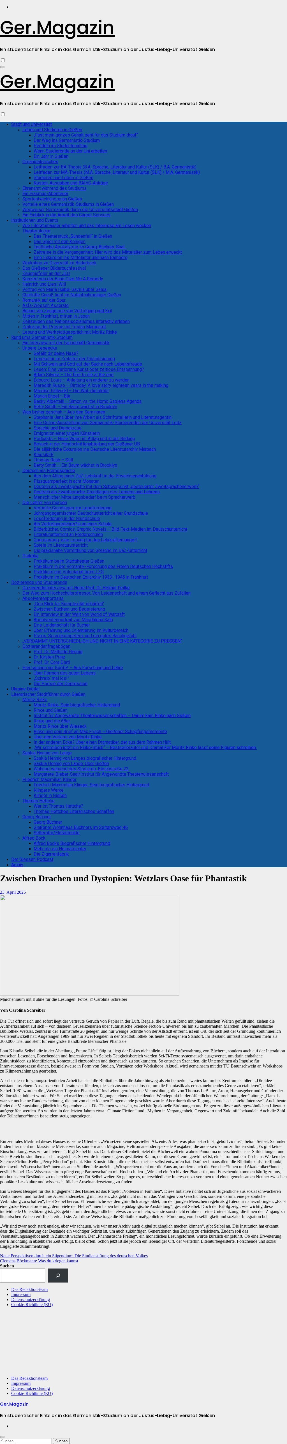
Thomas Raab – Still (53, 460)
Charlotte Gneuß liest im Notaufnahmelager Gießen (71, 294)
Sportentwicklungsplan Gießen (52, 199)
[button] (280, 1130)
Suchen (7, 1265)
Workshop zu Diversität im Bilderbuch (59, 262)
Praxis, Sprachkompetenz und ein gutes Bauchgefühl (85, 635)
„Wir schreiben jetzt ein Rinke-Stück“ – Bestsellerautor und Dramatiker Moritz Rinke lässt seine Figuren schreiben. (145, 747)
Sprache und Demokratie (58, 428)
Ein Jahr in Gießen (51, 156)
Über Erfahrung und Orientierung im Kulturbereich (81, 630)
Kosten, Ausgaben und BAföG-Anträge (71, 183)
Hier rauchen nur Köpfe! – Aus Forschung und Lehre (72, 667)
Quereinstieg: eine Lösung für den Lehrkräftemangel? (86, 539)
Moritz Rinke (34, 699)
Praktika (30, 555)
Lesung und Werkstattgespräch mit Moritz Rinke (69, 332)
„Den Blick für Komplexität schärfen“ (69, 603)
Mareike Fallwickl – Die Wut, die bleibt (71, 390)
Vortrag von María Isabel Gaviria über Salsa (64, 289)
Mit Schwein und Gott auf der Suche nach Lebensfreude (88, 364)
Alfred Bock (33, 838)
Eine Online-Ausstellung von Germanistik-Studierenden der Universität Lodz (108, 422)
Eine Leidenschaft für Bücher (62, 625)
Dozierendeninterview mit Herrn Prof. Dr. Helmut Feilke (76, 587)
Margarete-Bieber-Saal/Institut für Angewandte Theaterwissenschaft (101, 774)
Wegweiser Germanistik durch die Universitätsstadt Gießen (80, 209)
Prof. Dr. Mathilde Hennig (58, 651)
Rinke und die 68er (52, 721)
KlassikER (44, 454)
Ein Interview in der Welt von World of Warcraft (79, 614)
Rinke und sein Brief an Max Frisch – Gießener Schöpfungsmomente (100, 731)
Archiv (17, 864)
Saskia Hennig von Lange (47, 752)
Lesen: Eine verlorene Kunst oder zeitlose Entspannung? (89, 369)
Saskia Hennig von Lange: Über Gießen (71, 763)
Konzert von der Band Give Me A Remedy (62, 278)
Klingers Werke (49, 790)
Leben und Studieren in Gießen (52, 129)
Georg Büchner (36, 816)
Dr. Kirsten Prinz (49, 657)
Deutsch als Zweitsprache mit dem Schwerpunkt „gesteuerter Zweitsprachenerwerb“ (116, 486)
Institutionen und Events (34, 220)
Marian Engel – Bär (52, 396)
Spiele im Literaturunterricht (61, 545)
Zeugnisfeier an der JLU (46, 273)
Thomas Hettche (38, 800)
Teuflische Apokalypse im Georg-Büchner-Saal (80, 246)
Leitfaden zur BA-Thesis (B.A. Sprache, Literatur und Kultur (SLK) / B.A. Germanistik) (115, 167)
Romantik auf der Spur (44, 300)
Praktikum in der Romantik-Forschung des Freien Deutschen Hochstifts (103, 566)
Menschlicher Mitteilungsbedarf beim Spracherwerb (84, 497)
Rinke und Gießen (51, 710)
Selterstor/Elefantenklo (57, 832)
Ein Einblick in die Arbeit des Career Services (66, 215)
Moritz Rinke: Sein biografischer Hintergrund (77, 705)
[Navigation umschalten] (2, 67)
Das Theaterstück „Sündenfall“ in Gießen (73, 236)
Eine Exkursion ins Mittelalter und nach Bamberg (81, 257)
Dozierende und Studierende (39, 582)
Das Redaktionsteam (29, 1289)
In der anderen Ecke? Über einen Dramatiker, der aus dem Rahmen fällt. (103, 742)
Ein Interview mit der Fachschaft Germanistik (66, 342)
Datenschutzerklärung (30, 1299)
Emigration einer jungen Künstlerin (67, 433)
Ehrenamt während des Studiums (54, 188)
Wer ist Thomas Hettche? (58, 806)
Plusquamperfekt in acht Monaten (66, 481)
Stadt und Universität (31, 124)
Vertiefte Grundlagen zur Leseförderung (73, 507)
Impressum (21, 1294)
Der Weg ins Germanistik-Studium (67, 140)
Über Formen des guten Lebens (65, 673)
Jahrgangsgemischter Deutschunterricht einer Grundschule (91, 513)
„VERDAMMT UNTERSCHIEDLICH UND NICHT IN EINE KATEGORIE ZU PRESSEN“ (102, 641)
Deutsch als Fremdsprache (48, 470)
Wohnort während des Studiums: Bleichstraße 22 (81, 768)
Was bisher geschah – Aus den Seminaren (63, 412)
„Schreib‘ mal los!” (51, 678)
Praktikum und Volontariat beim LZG (69, 571)
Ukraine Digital (25, 689)
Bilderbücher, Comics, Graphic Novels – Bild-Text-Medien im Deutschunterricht (110, 529)
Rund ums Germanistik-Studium (42, 337)
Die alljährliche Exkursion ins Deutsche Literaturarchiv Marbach (95, 449)
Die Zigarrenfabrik (51, 854)
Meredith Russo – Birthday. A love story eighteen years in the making (101, 385)
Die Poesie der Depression (60, 683)
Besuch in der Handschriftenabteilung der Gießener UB (87, 444)
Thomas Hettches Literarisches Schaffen (74, 811)
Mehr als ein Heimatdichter (60, 848)
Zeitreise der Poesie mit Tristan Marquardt (64, 326)
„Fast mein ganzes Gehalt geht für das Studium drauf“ (86, 135)
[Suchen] (58, 1275)
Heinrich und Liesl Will (44, 284)
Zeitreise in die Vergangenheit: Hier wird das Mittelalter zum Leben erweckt (108, 252)
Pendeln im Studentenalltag (60, 145)
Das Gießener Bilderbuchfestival (54, 268)
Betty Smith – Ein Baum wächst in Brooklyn (75, 406)
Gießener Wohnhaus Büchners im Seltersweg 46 (81, 827)
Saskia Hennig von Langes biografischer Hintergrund (85, 758)
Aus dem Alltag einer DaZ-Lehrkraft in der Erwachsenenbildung (95, 476)
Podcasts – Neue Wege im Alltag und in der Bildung (84, 438)
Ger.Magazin (57, 27)
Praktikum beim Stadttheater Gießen (69, 561)
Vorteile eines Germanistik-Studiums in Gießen (68, 204)
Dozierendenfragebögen (46, 646)
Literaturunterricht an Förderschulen (68, 534)
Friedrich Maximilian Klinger (49, 779)
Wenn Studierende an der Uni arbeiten (70, 151)
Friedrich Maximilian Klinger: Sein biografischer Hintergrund (91, 784)
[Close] (2, 1437)
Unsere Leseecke (39, 348)
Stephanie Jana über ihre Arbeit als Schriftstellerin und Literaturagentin (103, 417)
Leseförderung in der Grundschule (67, 518)
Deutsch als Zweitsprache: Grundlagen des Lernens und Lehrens (97, 492)
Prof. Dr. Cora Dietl (52, 662)
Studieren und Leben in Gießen (63, 177)
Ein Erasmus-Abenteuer (45, 193)
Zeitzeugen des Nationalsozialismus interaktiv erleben (76, 321)
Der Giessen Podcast (32, 859)
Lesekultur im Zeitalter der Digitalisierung (74, 358)
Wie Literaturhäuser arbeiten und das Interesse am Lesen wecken (86, 225)
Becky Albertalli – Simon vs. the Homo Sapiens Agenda (88, 401)
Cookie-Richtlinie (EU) (32, 1304)
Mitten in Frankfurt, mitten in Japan (56, 316)
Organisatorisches (40, 161)
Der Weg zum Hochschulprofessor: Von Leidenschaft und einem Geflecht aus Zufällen (106, 593)
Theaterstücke (36, 231)
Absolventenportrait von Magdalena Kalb (73, 619)
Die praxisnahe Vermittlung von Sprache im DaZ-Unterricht (90, 550)
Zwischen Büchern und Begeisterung (69, 609)
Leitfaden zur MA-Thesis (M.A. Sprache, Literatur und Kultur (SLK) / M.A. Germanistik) (117, 172)
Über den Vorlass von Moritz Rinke (68, 737)
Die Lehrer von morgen (44, 502)
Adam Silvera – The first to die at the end (74, 374)
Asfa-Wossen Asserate (45, 305)
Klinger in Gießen (50, 795)
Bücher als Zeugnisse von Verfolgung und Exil (67, 310)
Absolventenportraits (43, 598)
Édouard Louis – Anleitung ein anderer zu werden (81, 380)
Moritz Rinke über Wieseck (60, 726)
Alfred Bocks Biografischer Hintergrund (72, 843)
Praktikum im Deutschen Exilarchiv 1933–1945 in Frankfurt (91, 577)
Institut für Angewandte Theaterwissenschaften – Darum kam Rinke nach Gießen (112, 715)
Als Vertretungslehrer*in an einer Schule (73, 523)
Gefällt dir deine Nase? (56, 353)
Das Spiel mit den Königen (59, 241)
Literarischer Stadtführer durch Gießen (48, 694)
